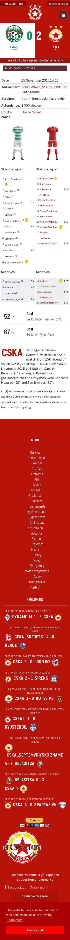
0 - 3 (40, 780)
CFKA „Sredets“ (29, 637)
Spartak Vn (45, 805)
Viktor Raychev (47, 200)
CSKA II (19, 718)
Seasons (37, 501)
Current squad (37, 458)
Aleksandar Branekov (45, 192)
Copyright (37, 544)
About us (37, 533)
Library (37, 576)
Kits (37, 479)
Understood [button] (35, 930)
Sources (37, 539)
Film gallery (37, 566)
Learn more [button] (15, 920)
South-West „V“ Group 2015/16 (44, 87)
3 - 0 (30, 698)
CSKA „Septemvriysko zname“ (35, 755)
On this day (37, 522)
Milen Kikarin (46, 205)
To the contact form (35, 896)
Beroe (11, 645)
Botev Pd (45, 698)
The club (35, 452)
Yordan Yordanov (48, 210)
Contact (35, 587)
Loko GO (42, 662)
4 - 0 (50, 637)
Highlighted (35, 599)
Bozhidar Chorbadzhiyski (47, 284)
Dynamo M (22, 617)
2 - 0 (28, 662)
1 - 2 (38, 617)
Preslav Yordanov (48, 243)
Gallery (37, 555)
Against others (36, 512)
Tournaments (37, 506)
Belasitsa (24, 763)
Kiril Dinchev (46, 183)
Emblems (37, 474)
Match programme (37, 571)
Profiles (37, 469)
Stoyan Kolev (46, 178)
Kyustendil (16, 727)
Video (36, 560)
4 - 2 (9, 763)
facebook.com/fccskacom (28, 887)
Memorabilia (37, 582)
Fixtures (35, 490)
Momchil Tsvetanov (44, 235)
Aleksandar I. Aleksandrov (46, 294)
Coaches (37, 463)
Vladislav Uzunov (48, 221)
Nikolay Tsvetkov (48, 227)
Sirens (41, 678)
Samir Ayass (45, 216)
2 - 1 (29, 678)
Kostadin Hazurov (48, 302)
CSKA (48, 617)
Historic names (60, 3)
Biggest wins (37, 517)
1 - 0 (31, 718)
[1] (22, 178)
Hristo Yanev (31, 112)
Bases (37, 485)
